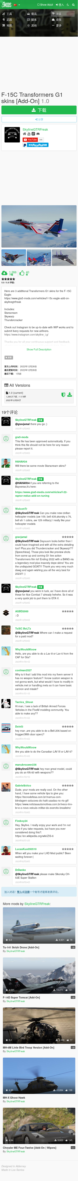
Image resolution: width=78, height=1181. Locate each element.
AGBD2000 (21, 611)
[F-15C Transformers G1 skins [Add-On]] (39, 226)
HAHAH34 (21, 461)
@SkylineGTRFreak (27, 513)
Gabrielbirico (23, 785)
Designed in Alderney (13, 1166)
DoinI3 (19, 726)
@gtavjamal (22, 424)
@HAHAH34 (22, 483)
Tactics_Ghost (24, 702)
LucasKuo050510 (26, 849)
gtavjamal (21, 537)
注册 (27, 892)
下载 (41, 110)
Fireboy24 (21, 821)
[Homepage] (24, 133)
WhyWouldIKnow (25, 649)
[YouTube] (29, 133)
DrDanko (20, 870)
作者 (40, 420)
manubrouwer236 (26, 764)
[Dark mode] (67, 4)
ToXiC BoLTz (23, 628)
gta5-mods (21, 437)
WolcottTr (21, 508)
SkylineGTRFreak (35, 129)
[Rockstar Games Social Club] (33, 133)
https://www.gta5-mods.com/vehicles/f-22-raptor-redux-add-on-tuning (41, 493)
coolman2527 (23, 670)
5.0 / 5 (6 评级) (7, 282)
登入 (19, 892)
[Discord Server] (38, 133)
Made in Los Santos (12, 1170)
